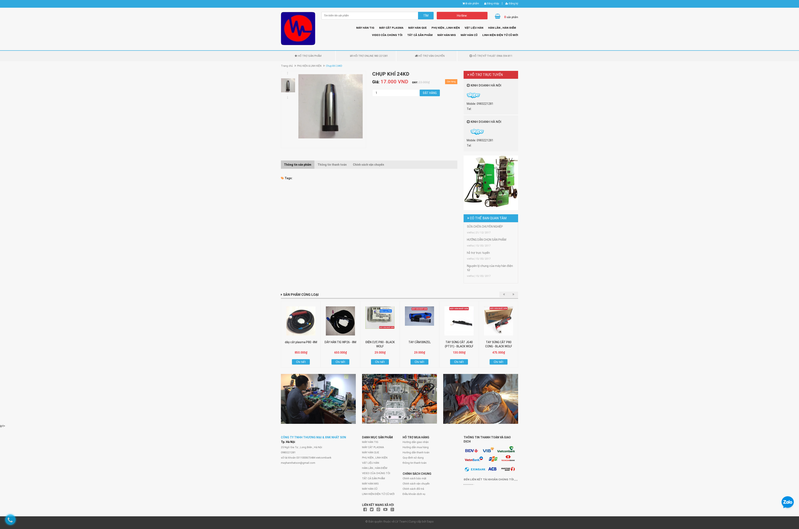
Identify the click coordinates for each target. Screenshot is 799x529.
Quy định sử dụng (413, 457)
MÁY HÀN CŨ (469, 35)
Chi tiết (301, 362)
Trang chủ (287, 65)
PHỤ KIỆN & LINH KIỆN (309, 65)
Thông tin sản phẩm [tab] (297, 164)
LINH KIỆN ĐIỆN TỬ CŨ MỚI (500, 35)
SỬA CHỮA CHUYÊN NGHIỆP (485, 226)
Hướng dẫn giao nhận (416, 442)
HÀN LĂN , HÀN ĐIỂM (502, 27)
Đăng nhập (492, 3)
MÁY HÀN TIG (365, 27)
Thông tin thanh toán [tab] (332, 164)
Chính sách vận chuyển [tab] (368, 164)
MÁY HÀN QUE (417, 27)
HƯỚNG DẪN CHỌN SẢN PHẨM (486, 239)
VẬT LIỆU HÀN (474, 27)
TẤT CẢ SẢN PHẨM (420, 35)
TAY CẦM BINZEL (419, 342)
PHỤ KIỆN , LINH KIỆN (446, 27)
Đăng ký (513, 3)
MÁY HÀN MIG (446, 35)
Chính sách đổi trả (413, 488)
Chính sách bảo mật (414, 478)
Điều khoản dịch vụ (414, 494)
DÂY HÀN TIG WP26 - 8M (340, 342)
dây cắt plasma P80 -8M (301, 342)
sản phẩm (472, 3)
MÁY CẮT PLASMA (391, 27)
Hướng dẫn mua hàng (416, 447)
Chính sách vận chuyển (416, 483)
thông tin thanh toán (415, 462)
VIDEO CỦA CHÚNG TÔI (387, 35)
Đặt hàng (430, 93)
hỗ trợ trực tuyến (478, 252)
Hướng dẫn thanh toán (416, 452)
